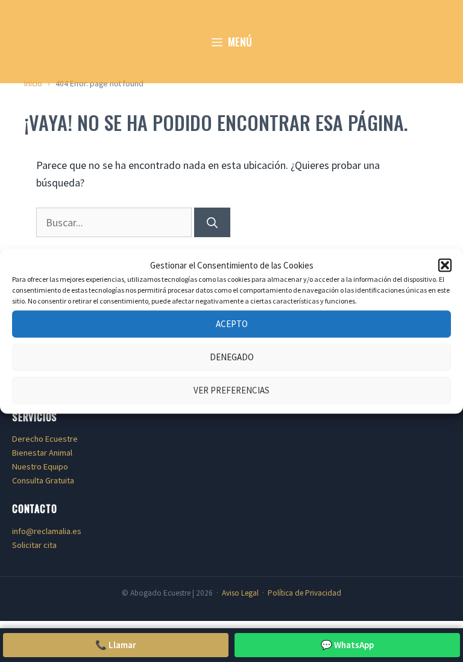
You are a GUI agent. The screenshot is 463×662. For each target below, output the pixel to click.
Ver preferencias (231, 390)
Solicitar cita (34, 544)
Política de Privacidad (304, 593)
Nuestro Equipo (40, 466)
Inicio (33, 83)
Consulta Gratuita (43, 480)
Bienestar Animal (42, 452)
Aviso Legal (240, 593)
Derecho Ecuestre (45, 438)
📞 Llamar (115, 645)
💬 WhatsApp (347, 645)
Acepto (232, 323)
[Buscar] (212, 222)
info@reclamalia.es (46, 531)
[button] (445, 265)
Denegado (232, 357)
